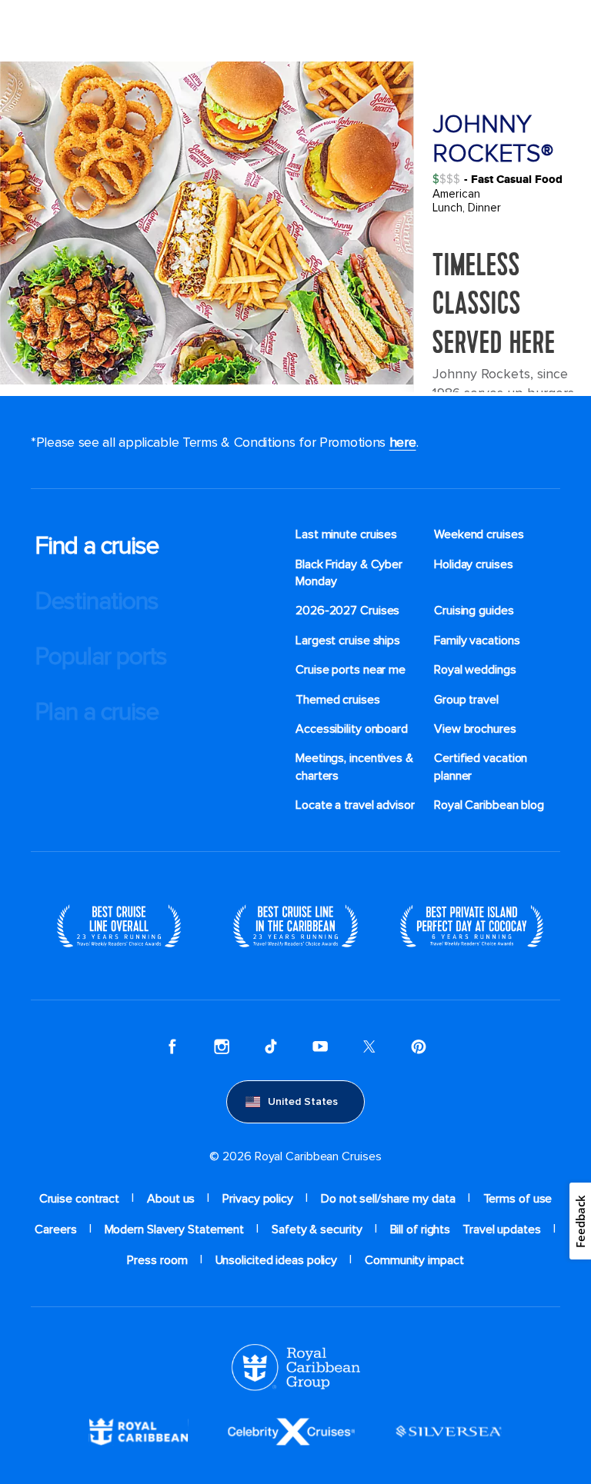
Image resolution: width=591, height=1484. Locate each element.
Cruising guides (474, 610)
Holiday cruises (473, 564)
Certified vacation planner (480, 766)
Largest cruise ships (348, 640)
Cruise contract (79, 1198)
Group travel (466, 699)
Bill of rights (420, 1229)
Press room (157, 1260)
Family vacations (476, 640)
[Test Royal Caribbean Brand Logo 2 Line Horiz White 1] (138, 1430)
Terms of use (518, 1198)
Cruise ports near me (351, 669)
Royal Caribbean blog (489, 805)
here (402, 442)
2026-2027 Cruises (347, 610)
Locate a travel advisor (355, 805)
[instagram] (221, 1046)
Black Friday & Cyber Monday (349, 573)
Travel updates (501, 1229)
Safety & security (317, 1229)
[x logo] (369, 1046)
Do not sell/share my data (388, 1198)
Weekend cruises (479, 534)
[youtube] (320, 1046)
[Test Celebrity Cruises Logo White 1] (291, 1430)
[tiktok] (271, 1046)
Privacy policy (257, 1198)
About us (171, 1198)
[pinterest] (418, 1046)
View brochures (475, 729)
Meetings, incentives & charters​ (354, 766)
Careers (55, 1229)
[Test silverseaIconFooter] (448, 1430)
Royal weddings (475, 669)
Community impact (414, 1260)
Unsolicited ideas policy (276, 1260)
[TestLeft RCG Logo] (296, 1366)
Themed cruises (338, 699)
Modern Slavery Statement (175, 1229)
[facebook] (172, 1046)
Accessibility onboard (352, 729)
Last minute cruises (346, 534)
